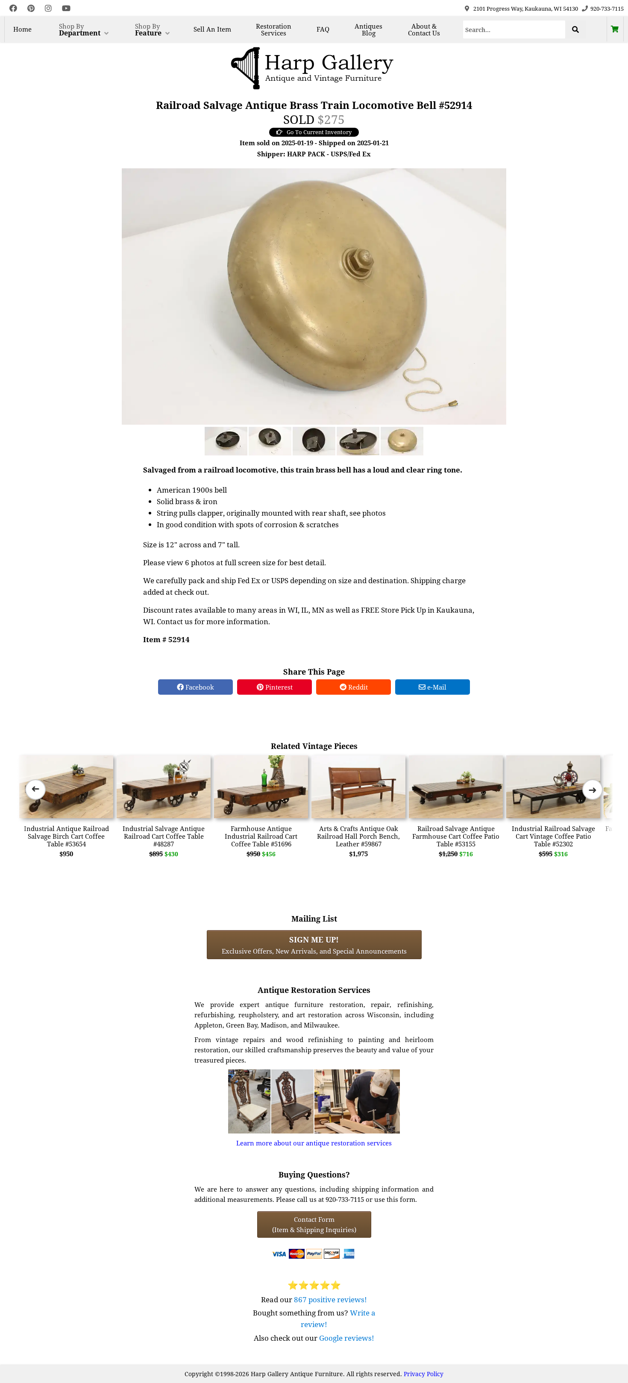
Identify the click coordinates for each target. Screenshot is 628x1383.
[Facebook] (13, 8)
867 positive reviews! (330, 1299)
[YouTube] (66, 8)
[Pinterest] (31, 8)
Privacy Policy (423, 1374)
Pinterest (278, 687)
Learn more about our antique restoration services (314, 1143)
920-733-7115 (607, 8)
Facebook (199, 687)
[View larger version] (314, 295)
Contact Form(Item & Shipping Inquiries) (314, 1224)
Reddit (357, 687)
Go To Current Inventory (319, 132)
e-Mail (436, 687)
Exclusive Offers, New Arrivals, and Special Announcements (314, 944)
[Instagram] (48, 8)
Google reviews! (346, 1338)
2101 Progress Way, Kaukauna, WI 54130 (525, 8)
